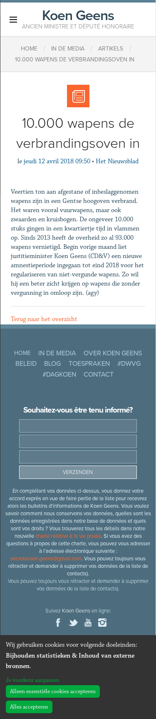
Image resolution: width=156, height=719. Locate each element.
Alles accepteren (29, 707)
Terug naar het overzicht (44, 319)
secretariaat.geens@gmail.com (46, 558)
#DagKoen (59, 374)
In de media (57, 353)
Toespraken (89, 364)
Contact (99, 374)
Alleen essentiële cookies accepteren (53, 691)
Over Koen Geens (113, 353)
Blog (52, 364)
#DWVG (129, 364)
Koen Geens (78, 18)
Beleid (26, 364)
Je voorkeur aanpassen (32, 680)
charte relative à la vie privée (68, 536)
